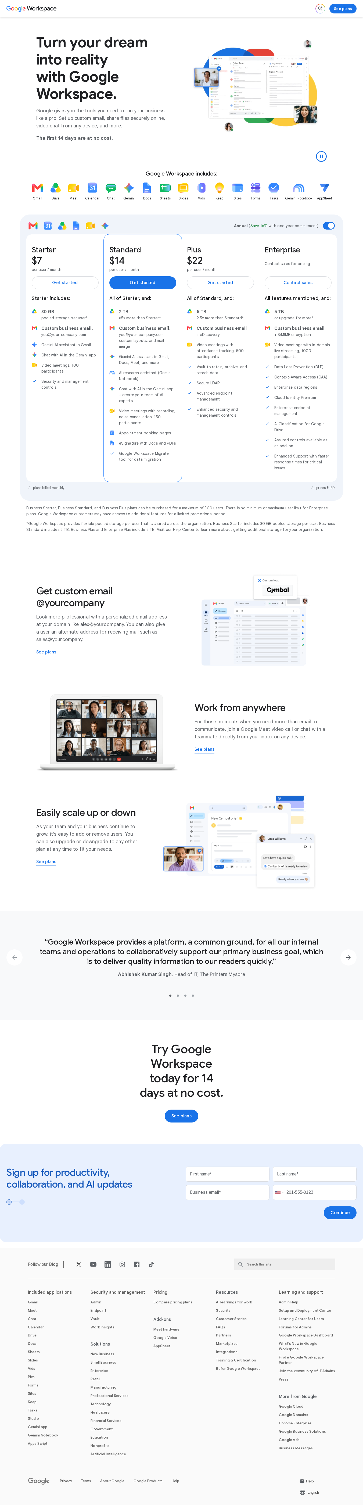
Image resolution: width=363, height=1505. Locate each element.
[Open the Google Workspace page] (32, 8)
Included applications (50, 1292)
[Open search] (320, 8)
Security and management (118, 1292)
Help (175, 1481)
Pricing (160, 1292)
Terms (86, 1481)
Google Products (148, 1481)
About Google (112, 1481)
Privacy (66, 1481)
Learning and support (301, 1292)
